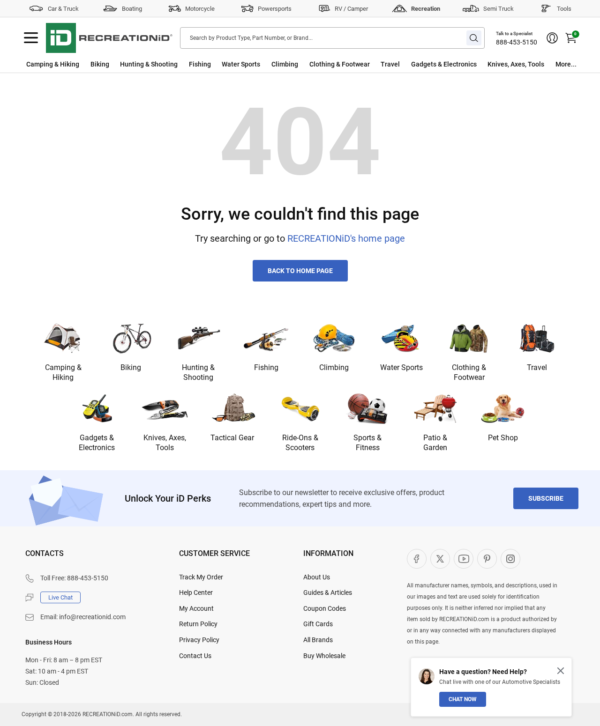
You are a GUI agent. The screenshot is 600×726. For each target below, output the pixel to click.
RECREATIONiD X (440, 559)
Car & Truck (63, 8)
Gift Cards (318, 624)
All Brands (318, 640)
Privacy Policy (199, 640)
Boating (132, 8)
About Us (316, 577)
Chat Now (463, 699)
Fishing (200, 64)
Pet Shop (503, 437)
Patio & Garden (435, 442)
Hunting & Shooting (149, 64)
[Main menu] (31, 38)
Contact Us (195, 655)
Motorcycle (200, 8)
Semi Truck (498, 8)
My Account (196, 608)
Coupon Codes (324, 608)
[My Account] (552, 38)
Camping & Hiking (52, 64)
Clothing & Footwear (339, 64)
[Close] (560, 670)
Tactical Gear (232, 437)
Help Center (196, 592)
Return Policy (198, 624)
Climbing (284, 64)
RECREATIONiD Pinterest (487, 559)
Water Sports (241, 64)
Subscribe (545, 498)
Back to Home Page (300, 270)
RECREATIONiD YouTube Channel (463, 559)
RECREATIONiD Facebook (417, 559)
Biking (99, 64)
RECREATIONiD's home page (346, 238)
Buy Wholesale (324, 655)
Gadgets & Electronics (444, 64)
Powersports (275, 8)
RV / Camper (351, 8)
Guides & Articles (327, 592)
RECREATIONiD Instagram (510, 559)
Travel (390, 64)
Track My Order (201, 577)
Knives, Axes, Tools (516, 64)
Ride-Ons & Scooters (300, 442)
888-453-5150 (516, 42)
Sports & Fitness (367, 442)
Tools (564, 8)
